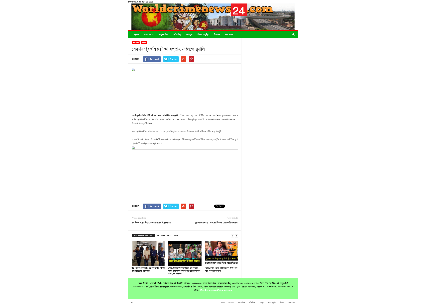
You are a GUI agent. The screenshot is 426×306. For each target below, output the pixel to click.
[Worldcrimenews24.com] (213, 16)
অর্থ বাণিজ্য (177, 34)
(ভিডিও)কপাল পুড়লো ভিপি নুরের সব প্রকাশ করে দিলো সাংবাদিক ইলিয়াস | (221, 269)
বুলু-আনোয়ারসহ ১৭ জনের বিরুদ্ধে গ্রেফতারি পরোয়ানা (216, 222)
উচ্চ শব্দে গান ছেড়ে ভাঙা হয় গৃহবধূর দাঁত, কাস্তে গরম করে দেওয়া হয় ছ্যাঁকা (148, 269)
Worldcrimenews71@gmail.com (216, 290)
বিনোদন (217, 34)
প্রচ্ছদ (136, 34)
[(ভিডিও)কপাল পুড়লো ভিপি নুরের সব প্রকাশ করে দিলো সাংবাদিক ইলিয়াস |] (221, 253)
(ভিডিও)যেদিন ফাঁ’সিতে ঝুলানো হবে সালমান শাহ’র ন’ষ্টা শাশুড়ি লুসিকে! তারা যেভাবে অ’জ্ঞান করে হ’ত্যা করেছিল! (184, 270)
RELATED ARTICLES (143, 235)
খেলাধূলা (189, 34)
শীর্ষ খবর (144, 43)
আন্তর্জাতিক (163, 34)
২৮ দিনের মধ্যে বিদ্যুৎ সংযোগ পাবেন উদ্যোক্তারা (151, 222)
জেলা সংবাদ (229, 34)
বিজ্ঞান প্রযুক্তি (203, 34)
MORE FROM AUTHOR (167, 235)
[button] (293, 34)
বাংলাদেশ (147, 34)
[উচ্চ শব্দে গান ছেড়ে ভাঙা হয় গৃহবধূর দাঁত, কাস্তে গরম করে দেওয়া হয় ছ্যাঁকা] (148, 253)
